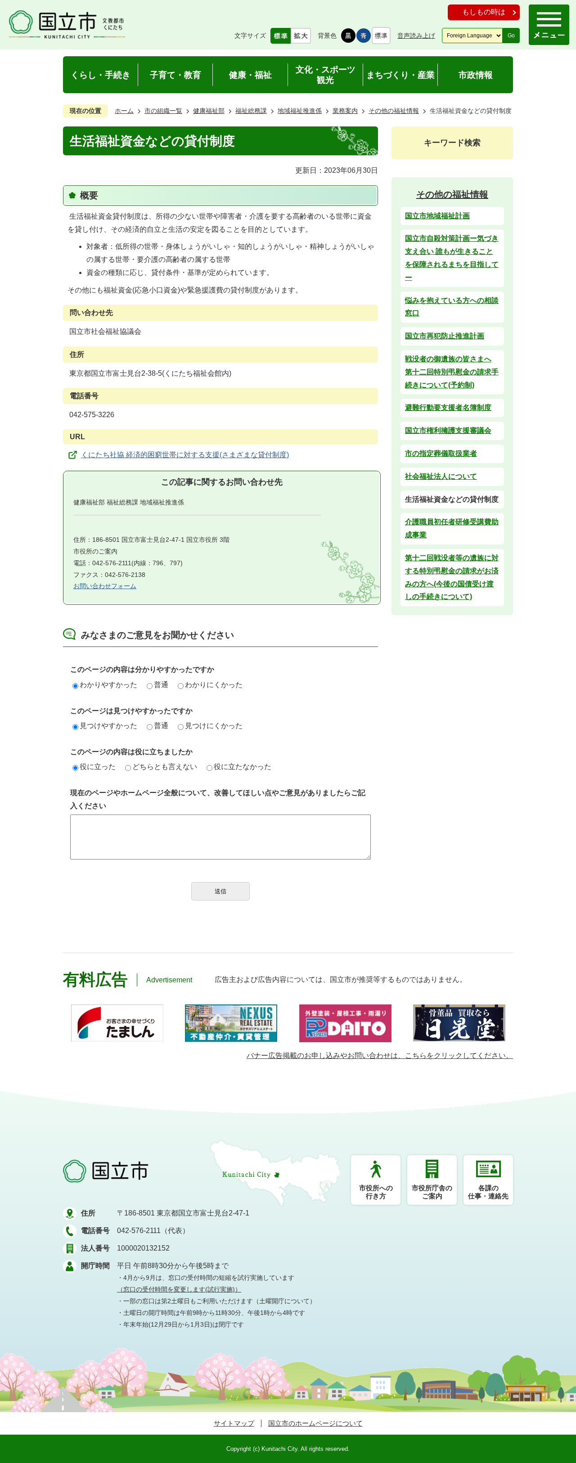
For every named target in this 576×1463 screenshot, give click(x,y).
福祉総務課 (251, 110)
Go (511, 35)
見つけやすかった (108, 725)
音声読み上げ (416, 35)
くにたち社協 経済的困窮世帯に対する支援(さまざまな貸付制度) (185, 455)
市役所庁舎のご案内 (432, 1192)
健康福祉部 (209, 110)
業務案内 (345, 110)
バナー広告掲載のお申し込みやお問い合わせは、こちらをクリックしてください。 (380, 1055)
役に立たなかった (242, 766)
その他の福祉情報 (394, 110)
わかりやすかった (108, 685)
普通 (161, 685)
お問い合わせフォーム (104, 586)
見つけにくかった (214, 725)
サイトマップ (234, 1423)
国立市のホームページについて (315, 1423)
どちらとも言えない (164, 766)
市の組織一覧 (163, 110)
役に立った (98, 766)
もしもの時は (483, 12)
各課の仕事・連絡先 (488, 1192)
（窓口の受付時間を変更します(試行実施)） (179, 1289)
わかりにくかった (214, 685)
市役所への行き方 (376, 1192)
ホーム (124, 110)
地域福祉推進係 (300, 110)
